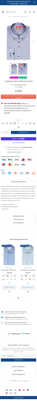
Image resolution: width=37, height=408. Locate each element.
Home (10, 16)
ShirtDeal (11, 12)
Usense (26, 381)
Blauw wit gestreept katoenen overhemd (9, 270)
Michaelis (9, 268)
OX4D (20, 87)
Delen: (3, 170)
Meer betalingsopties (18, 143)
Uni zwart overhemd (28, 270)
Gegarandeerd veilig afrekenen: (10, 156)
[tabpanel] (9, 270)
